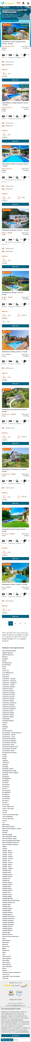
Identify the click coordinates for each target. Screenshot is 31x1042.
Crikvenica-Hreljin (8, 700)
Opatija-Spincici (7, 914)
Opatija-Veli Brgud (8, 924)
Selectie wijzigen (7, 1040)
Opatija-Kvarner (7, 890)
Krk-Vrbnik (5, 804)
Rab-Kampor (6, 940)
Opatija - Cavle (7, 854)
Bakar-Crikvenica (7, 655)
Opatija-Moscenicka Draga (10, 900)
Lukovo (4, 820)
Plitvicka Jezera (7, 934)
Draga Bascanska (8, 720)
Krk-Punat (5, 800)
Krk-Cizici (5, 782)
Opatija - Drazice (7, 858)
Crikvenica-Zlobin (8, 716)
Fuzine (4, 724)
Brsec (4, 667)
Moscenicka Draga (8, 826)
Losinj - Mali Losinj (8, 806)
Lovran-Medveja (7, 816)
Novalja (4, 832)
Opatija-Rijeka (6, 910)
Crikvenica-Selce (7, 710)
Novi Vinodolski (7, 834)
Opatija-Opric (6, 904)
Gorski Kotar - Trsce (8, 736)
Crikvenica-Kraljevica (9, 708)
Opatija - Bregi (6, 850)
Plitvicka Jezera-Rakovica (10, 936)
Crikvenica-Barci (7, 688)
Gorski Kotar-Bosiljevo (9, 740)
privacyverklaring (23, 1032)
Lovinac (4, 810)
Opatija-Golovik (7, 876)
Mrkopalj (5, 830)
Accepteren (15, 1035)
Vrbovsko (5, 978)
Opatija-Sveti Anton (8, 916)
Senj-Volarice (6, 964)
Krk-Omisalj (6, 796)
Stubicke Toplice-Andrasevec (11, 972)
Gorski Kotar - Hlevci (8, 734)
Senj (3, 954)
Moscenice (5, 824)
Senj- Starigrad (7, 966)
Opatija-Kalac (6, 886)
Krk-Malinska (6, 778)
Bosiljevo (5, 659)
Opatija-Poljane (7, 908)
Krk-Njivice (5, 794)
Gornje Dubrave (7, 730)
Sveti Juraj (5, 974)
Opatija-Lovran (7, 894)
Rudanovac (5, 950)
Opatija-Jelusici (7, 882)
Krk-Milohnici (6, 792)
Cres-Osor (5, 674)
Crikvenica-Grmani (8, 698)
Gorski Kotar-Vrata (8, 750)
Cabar (4, 669)
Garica (4, 728)
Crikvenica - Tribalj (8, 684)
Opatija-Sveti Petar (8, 918)
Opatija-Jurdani (7, 884)
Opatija (4, 848)
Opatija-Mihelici (7, 930)
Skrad (4, 968)
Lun (3, 822)
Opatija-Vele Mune (8, 922)
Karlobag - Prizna (7, 768)
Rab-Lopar (5, 942)
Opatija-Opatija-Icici (8, 902)
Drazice (4, 722)
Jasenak (5, 764)
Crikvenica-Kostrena (8, 706)
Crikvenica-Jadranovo (9, 703)
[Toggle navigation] (28, 3)
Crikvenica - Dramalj (8, 678)
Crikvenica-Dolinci (8, 690)
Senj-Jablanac (6, 958)
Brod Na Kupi (6, 665)
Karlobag (5, 766)
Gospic (4, 754)
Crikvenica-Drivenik (8, 694)
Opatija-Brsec (6, 872)
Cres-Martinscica (7, 673)
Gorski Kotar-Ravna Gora (10, 746)
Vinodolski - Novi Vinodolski (11, 976)
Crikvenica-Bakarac (8, 687)
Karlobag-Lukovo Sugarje (10, 772)
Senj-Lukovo (6, 962)
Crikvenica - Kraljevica (9, 683)
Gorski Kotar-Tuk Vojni (9, 748)
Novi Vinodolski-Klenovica (10, 842)
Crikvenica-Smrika (8, 713)
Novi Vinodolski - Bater (9, 836)
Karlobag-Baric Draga (9, 770)
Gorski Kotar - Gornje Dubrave (11, 732)
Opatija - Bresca (7, 852)
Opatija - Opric (7, 866)
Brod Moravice (7, 663)
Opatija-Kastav (7, 888)
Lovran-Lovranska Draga (10, 814)
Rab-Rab (5, 944)
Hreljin (4, 758)
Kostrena (5, 774)
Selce (4, 952)
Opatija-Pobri (6, 906)
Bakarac (5, 657)
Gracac (4, 756)
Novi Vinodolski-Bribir (9, 651)
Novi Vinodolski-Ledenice (10, 844)
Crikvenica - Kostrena (9, 681)
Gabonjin (5, 726)
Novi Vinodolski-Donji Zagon (11, 840)
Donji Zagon (6, 718)
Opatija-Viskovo (7, 926)
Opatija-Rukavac (7, 912)
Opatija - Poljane (7, 868)
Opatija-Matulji (7, 896)
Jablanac (5, 760)
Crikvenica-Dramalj (8, 693)
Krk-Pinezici (6, 798)
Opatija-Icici (6, 878)
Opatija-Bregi (6, 870)
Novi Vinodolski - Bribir (9, 838)
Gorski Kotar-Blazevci (9, 738)
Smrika (4, 970)
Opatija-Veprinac (7, 653)
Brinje (4, 661)
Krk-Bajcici (5, 776)
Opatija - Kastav (7, 862)
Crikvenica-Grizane (8, 697)
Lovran (4, 812)
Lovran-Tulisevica (8, 818)
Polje (3, 938)
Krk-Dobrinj (6, 784)
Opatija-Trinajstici (8, 920)
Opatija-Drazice (7, 874)
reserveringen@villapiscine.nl (15, 1005)
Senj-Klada (5, 960)
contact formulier (7, 639)
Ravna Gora (6, 946)
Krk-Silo (4, 802)
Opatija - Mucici (7, 864)
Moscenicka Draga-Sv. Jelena (11, 828)
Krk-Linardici (6, 790)
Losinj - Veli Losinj (8, 808)
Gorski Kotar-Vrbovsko (9, 752)
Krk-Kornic (5, 786)
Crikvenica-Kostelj (8, 704)
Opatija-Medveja (7, 898)
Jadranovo (5, 762)
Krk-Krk (4, 788)
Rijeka (4, 948)
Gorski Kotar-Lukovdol (9, 742)
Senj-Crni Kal (6, 956)
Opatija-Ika (5, 880)
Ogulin (4, 846)
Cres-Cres (5, 671)
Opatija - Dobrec (7, 856)
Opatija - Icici (6, 860)
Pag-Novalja (6, 932)
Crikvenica (5, 677)
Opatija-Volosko (7, 928)
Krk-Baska (5, 780)
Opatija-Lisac (6, 892)
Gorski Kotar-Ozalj (8, 744)
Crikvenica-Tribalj (8, 714)
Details (15, 1040)
